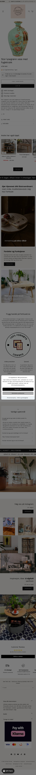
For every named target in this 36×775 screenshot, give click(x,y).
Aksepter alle (18, 389)
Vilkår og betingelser (22, 398)
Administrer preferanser (18, 393)
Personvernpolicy (11, 398)
